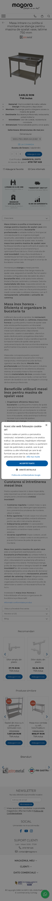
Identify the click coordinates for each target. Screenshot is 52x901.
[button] (26, 469)
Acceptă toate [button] (27, 463)
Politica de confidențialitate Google (26, 475)
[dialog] (26, 450)
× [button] (46, 425)
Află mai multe (33, 456)
